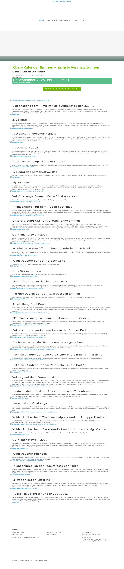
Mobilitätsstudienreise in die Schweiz (39, 281)
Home (41, 20)
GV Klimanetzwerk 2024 (29, 439)
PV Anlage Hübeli (25, 147)
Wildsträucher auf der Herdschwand (39, 260)
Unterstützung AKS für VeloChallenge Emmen (46, 220)
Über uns (51, 20)
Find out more (17, 77)
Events (75, 20)
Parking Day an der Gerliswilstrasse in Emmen (46, 293)
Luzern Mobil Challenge (29, 403)
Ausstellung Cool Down (29, 304)
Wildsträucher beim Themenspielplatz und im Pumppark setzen (59, 417)
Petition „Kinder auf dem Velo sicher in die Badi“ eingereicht (57, 354)
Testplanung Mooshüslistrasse (34, 133)
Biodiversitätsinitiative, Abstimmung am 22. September (53, 391)
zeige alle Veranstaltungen (62, 89)
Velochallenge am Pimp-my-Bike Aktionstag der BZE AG (53, 105)
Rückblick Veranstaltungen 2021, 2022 (40, 493)
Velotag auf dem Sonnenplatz (34, 377)
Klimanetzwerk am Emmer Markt (28, 71)
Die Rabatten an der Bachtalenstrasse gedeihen (47, 342)
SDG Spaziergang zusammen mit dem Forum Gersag (51, 318)
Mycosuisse (20, 182)
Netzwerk (63, 20)
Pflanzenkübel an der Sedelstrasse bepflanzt (45, 465)
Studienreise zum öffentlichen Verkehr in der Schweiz (52, 248)
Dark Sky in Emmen (26, 271)
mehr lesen (16, 502)
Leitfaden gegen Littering (31, 479)
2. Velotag (19, 119)
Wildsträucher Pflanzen (29, 453)
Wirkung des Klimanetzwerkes (34, 171)
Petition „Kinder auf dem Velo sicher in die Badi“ (48, 365)
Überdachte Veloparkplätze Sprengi (38, 161)
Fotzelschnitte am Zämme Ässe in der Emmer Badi (49, 330)
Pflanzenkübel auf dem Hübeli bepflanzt (42, 206)
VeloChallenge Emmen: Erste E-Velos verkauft (46, 196)
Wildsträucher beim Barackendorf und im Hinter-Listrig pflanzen (60, 429)
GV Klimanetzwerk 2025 (29, 234)
